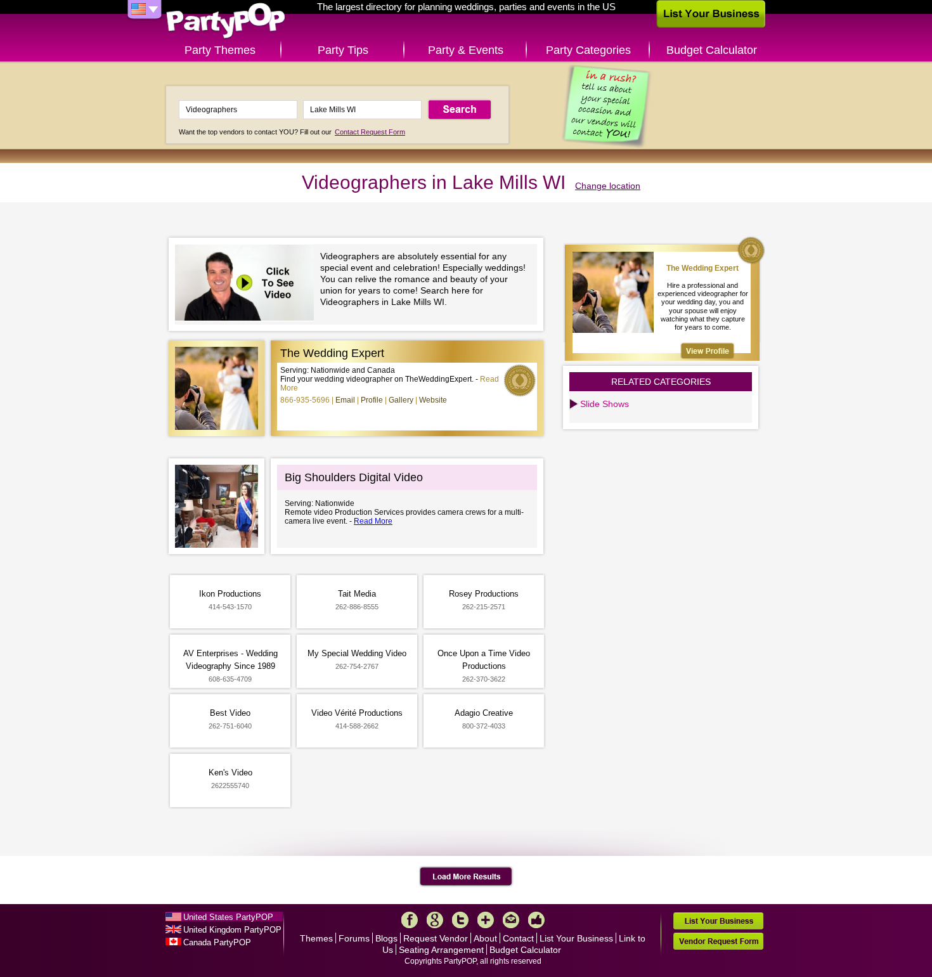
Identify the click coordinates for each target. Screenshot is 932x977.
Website (433, 400)
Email (345, 400)
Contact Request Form (370, 132)
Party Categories (588, 50)
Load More (466, 877)
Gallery (401, 400)
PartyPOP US (225, 21)
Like (536, 920)
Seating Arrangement (441, 950)
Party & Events (465, 50)
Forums (354, 938)
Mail (511, 920)
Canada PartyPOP (217, 942)
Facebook (409, 920)
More (485, 920)
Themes (316, 938)
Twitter (460, 920)
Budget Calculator (711, 50)
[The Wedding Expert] (707, 350)
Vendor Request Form (718, 941)
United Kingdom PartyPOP (232, 930)
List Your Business (576, 938)
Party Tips (343, 50)
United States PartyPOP (228, 917)
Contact (518, 938)
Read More (373, 521)
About (485, 938)
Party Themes (220, 50)
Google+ (435, 920)
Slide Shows (604, 404)
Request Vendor (435, 938)
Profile (372, 400)
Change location (607, 186)
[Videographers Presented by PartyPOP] (247, 284)
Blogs (386, 938)
